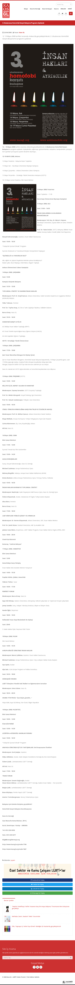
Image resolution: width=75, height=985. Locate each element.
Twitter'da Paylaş (38, 884)
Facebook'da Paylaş (37, 880)
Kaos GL (22, 32)
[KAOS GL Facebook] (59, 13)
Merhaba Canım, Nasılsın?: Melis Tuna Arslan (26, 916)
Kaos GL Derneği (35, 9)
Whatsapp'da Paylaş (38, 893)
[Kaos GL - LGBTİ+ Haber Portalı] (6, 10)
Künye (26, 9)
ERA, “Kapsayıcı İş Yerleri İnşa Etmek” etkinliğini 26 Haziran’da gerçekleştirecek (36, 926)
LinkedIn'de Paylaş (38, 889)
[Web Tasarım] (68, 982)
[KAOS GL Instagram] (65, 13)
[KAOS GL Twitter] (62, 13)
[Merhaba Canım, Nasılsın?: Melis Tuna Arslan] (7, 919)
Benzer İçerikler (9, 900)
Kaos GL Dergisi (47, 9)
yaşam (13, 860)
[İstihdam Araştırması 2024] (37, 870)
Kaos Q (56, 9)
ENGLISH (63, 9)
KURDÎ (70, 9)
